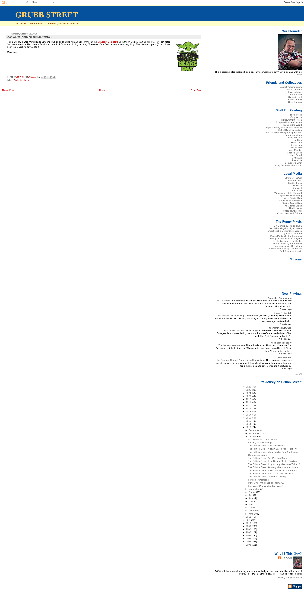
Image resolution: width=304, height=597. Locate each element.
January (253, 514)
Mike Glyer (296, 147)
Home (102, 90)
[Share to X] (48, 77)
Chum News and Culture (289, 213)
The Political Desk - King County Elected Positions (273, 461)
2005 (249, 538)
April (251, 504)
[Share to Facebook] (51, 77)
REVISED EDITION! (234, 330)
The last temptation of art (231, 345)
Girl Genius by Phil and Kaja (288, 226)
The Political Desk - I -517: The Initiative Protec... (272, 473)
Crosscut (297, 188)
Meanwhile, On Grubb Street (262, 439)
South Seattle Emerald (290, 200)
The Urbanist (295, 208)
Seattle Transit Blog (292, 203)
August (252, 492)
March (252, 507)
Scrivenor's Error (293, 163)
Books (16, 80)
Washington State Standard (288, 193)
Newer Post (8, 90)
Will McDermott (294, 89)
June (251, 498)
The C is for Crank (292, 205)
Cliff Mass (297, 157)
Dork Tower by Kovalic (291, 251)
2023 (249, 396)
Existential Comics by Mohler (287, 241)
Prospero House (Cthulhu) (289, 122)
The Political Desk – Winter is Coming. (267, 476)
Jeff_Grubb (287, 557)
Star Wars (24, 80)
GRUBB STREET (46, 14)
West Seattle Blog (293, 198)
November (254, 433)
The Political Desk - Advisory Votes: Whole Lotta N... (274, 467)
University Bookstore (108, 42)
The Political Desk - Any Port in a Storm (267, 458)
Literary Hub (295, 145)
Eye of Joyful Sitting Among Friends (284, 132)
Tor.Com (297, 140)
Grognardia (296, 117)
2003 (249, 545)
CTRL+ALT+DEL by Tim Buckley (286, 243)
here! (299, 74)
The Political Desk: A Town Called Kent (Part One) (273, 452)
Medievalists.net (294, 137)
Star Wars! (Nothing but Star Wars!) (265, 486)
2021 (249, 402)
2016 (249, 417)
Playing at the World (292, 125)
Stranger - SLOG (293, 178)
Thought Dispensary (280, 342)
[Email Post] (39, 77)
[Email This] (42, 77)
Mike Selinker (295, 92)
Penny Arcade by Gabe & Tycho (286, 238)
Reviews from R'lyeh (291, 120)
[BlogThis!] (45, 77)
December (254, 430)
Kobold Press (295, 114)
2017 (249, 414)
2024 (249, 393)
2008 (249, 529)
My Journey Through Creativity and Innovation (240, 360)
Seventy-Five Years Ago (260, 442)
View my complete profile (289, 577)
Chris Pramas (295, 102)
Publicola (297, 185)
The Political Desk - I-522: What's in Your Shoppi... (273, 470)
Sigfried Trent (295, 97)
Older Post (196, 90)
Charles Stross (294, 152)
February (253, 510)
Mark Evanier (295, 150)
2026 (249, 386)
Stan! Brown (296, 94)
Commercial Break (257, 455)
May (251, 501)
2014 (249, 424)
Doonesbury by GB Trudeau (288, 246)
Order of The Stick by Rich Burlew (285, 248)
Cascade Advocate (292, 210)
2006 (249, 535)
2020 (249, 405)
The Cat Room (223, 301)
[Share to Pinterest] (54, 77)
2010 (249, 523)
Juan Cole (297, 160)
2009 (249, 526)
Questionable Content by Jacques (285, 231)
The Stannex (284, 357)
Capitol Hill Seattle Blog (290, 195)
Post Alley (297, 190)
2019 (249, 408)
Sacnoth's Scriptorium (291, 87)
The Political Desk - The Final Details (266, 445)
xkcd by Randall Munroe (290, 233)
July (251, 495)
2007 (249, 532)
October (253, 436)
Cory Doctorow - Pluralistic (288, 165)
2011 (248, 520)
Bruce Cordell (295, 99)
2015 (249, 421)
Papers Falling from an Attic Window (284, 127)
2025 (249, 390)
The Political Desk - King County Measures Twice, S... (275, 464)
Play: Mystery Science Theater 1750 (266, 482)
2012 (249, 517)
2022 (249, 399)
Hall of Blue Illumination (290, 130)
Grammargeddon (293, 135)
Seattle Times (295, 183)
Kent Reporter (295, 180)
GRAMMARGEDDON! (280, 328)
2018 (249, 411)
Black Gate (296, 142)
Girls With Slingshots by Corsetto (285, 228)
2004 (249, 541)
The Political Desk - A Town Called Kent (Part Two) (273, 448)
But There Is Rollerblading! (231, 315)
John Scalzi (296, 155)
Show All (298, 374)
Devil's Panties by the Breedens (286, 236)
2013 (249, 427)
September (254, 489)
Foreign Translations (258, 479)
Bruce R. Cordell (282, 313)
